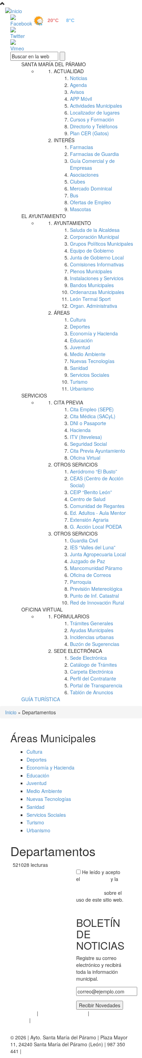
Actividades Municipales (96, 105)
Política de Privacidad (63, 1013)
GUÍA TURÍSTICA (40, 699)
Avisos (77, 91)
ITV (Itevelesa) (86, 436)
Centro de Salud (87, 499)
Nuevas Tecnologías (92, 360)
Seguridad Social (88, 443)
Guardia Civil (84, 540)
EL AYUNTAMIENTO (43, 216)
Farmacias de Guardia (94, 153)
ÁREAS (62, 312)
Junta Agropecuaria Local (98, 554)
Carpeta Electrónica (91, 671)
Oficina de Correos (90, 574)
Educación (81, 340)
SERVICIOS (34, 395)
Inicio (11, 712)
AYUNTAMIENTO (72, 222)
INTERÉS (64, 140)
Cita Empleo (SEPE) (92, 409)
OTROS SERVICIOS (76, 464)
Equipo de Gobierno (92, 250)
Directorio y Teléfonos (94, 126)
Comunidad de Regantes (97, 505)
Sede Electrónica (88, 657)
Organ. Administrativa (93, 305)
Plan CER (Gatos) (89, 133)
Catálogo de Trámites (93, 664)
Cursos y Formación (92, 119)
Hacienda (80, 430)
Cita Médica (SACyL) (92, 416)
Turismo (79, 381)
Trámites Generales (91, 623)
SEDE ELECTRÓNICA (78, 650)
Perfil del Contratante (93, 678)
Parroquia (80, 581)
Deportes (80, 326)
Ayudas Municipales (91, 630)
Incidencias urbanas (92, 637)
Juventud (80, 347)
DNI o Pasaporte (88, 423)
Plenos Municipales (91, 271)
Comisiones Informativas (97, 264)
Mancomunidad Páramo (96, 568)
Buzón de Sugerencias (94, 643)
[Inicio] (71, 10)
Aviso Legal (23, 1013)
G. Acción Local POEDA (96, 526)
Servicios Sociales (89, 374)
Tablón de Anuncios (91, 692)
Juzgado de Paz (87, 561)
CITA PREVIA (68, 402)
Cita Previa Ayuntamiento (97, 450)
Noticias (78, 78)
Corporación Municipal (94, 236)
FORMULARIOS (71, 616)
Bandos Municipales (92, 285)
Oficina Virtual (85, 457)
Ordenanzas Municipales (97, 291)
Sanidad (79, 367)
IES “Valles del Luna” (92, 547)
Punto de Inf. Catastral (94, 595)
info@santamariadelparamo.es (56, 1051)
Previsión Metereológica (96, 588)
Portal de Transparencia (96, 685)
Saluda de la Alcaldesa (95, 229)
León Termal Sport (90, 298)
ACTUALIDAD (69, 71)
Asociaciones (84, 174)
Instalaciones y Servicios (96, 278)
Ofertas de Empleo (90, 202)
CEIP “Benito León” (91, 492)
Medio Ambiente (87, 354)
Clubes (77, 181)
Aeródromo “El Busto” (93, 471)
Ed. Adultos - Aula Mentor (98, 512)
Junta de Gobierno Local (97, 257)
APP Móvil (81, 98)
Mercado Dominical (91, 188)
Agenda (78, 84)
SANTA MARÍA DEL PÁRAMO (53, 64)
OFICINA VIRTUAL (42, 609)
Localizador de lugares (95, 112)
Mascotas (80, 209)
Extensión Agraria (89, 519)
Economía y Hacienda (94, 333)
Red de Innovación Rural (97, 602)
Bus (74, 195)
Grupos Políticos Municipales (101, 243)
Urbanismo (82, 388)
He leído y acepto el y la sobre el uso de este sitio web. (99, 886)
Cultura (78, 319)
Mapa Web (44, 1020)
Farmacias (81, 147)
